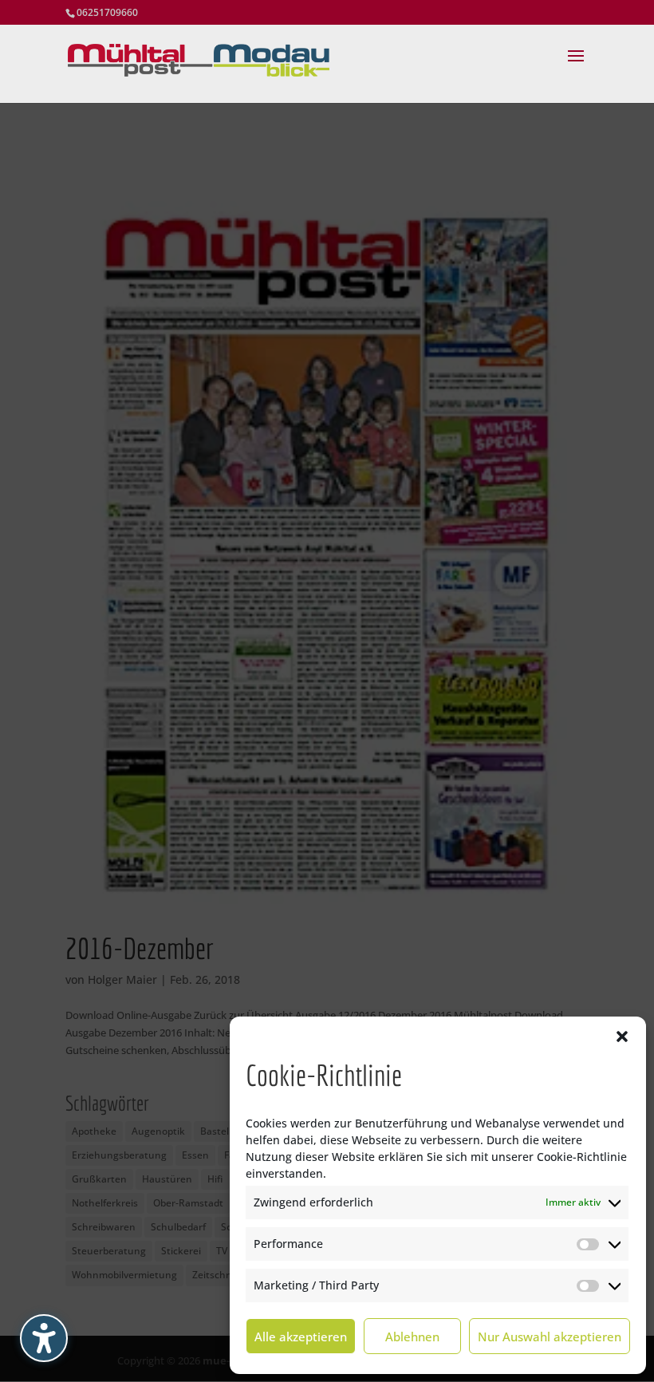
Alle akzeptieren (300, 1336)
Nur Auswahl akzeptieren (549, 1336)
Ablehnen (412, 1336)
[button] (622, 1036)
